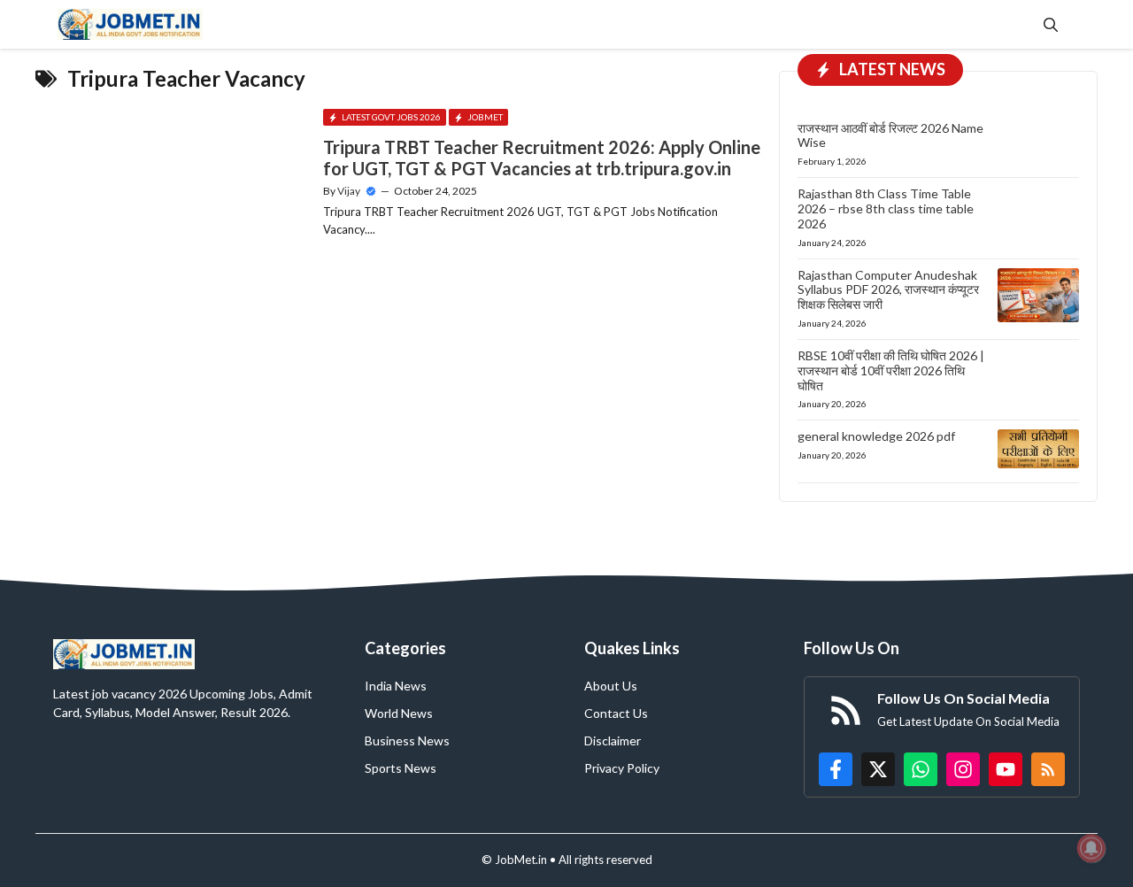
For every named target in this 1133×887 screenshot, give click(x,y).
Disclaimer (612, 740)
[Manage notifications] (1091, 848)
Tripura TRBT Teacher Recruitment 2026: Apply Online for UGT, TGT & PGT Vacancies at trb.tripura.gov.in (541, 157)
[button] (1050, 24)
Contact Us (616, 713)
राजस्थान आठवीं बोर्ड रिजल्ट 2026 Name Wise (890, 135)
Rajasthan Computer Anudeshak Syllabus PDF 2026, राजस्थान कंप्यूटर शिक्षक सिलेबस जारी (888, 289)
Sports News (400, 767)
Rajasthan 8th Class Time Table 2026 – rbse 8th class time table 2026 (886, 208)
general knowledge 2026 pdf (876, 436)
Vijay (348, 190)
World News (399, 713)
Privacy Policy (621, 767)
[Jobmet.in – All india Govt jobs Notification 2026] (130, 24)
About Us (610, 685)
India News (396, 685)
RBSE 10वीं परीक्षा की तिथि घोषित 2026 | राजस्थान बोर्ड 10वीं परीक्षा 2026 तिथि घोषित (891, 370)
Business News (407, 740)
